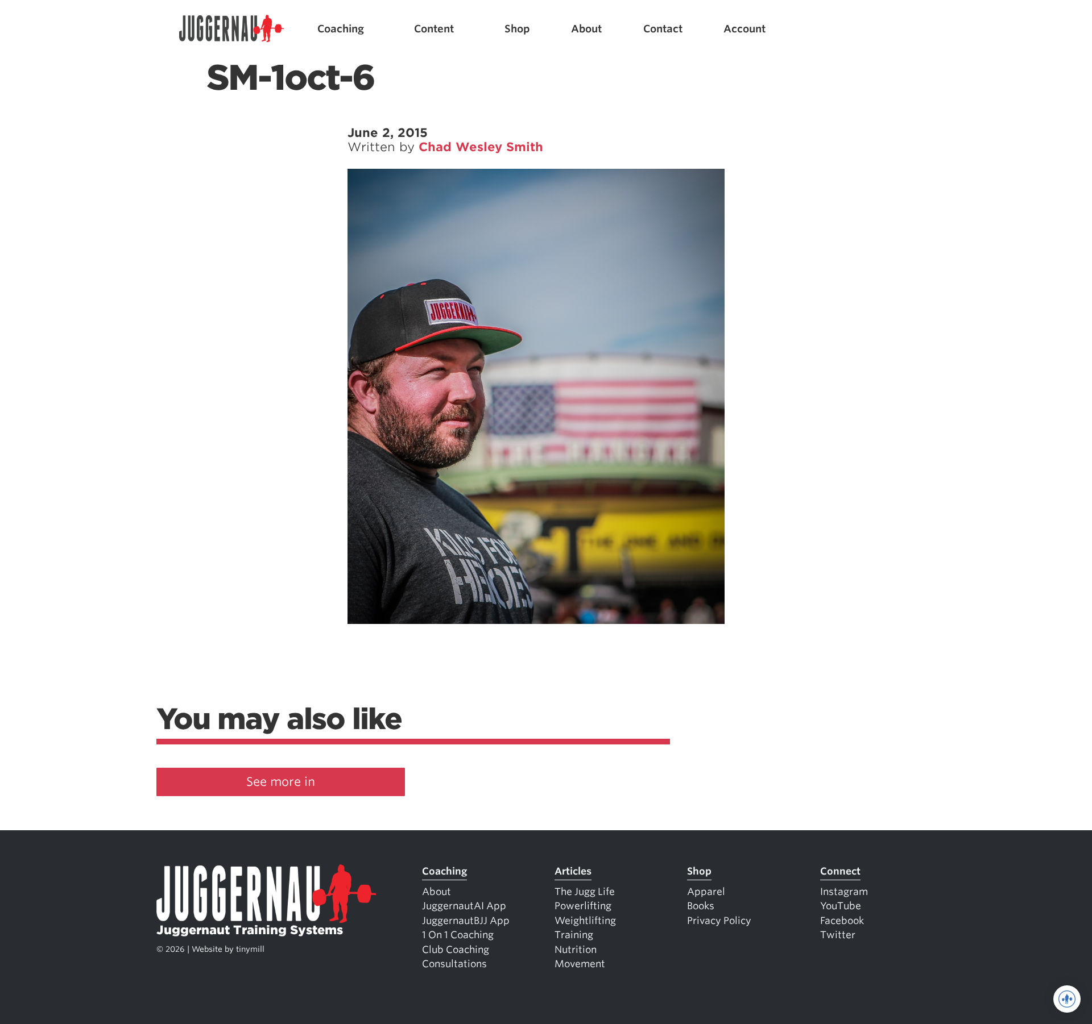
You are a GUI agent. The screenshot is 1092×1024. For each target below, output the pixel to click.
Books (700, 905)
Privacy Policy (719, 920)
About (586, 29)
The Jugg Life (585, 891)
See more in (280, 782)
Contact (662, 29)
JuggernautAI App (464, 905)
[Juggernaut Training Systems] (231, 28)
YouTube (840, 905)
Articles (573, 871)
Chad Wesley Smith (481, 147)
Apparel (706, 891)
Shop (517, 29)
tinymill (250, 949)
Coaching (340, 29)
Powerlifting (583, 905)
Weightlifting (585, 920)
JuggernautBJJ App (466, 920)
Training (574, 934)
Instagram (844, 891)
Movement (580, 963)
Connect (840, 871)
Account (744, 29)
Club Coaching (455, 949)
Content (434, 29)
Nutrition (576, 949)
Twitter (837, 934)
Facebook (842, 920)
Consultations (454, 963)
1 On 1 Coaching (458, 934)
